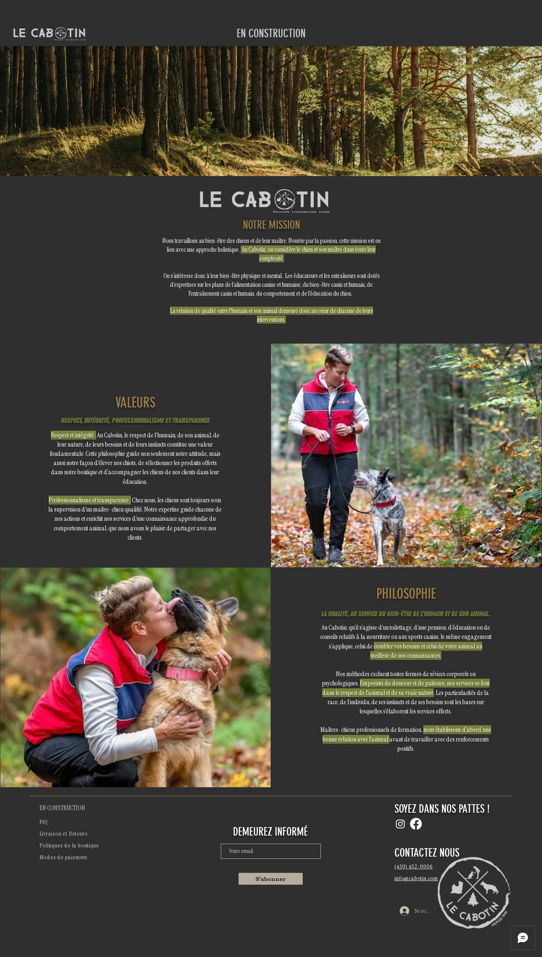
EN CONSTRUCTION (62, 808)
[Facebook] (416, 824)
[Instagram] (400, 824)
